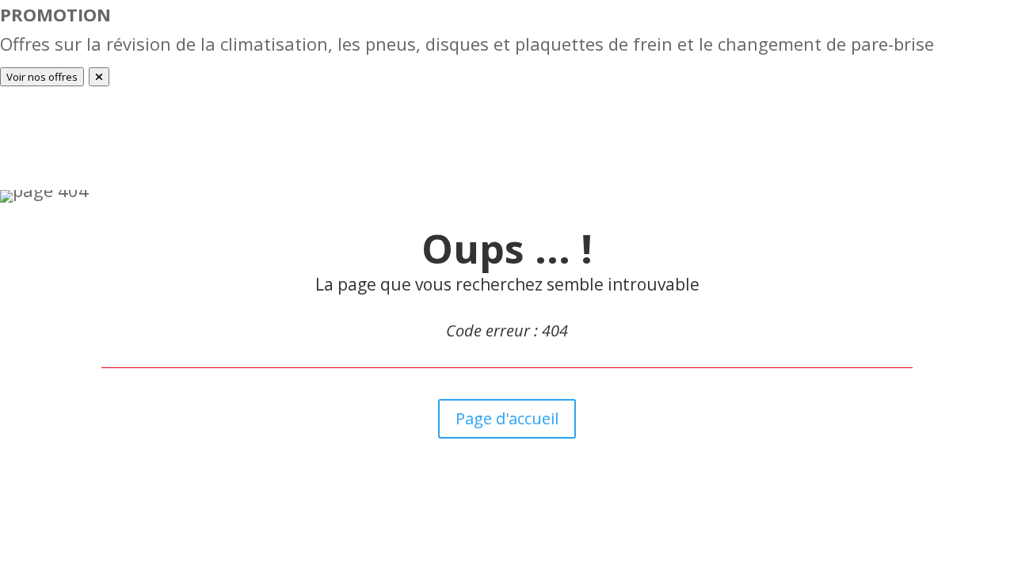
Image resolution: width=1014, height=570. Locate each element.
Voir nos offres (42, 77)
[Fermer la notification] (99, 76)
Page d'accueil (507, 418)
